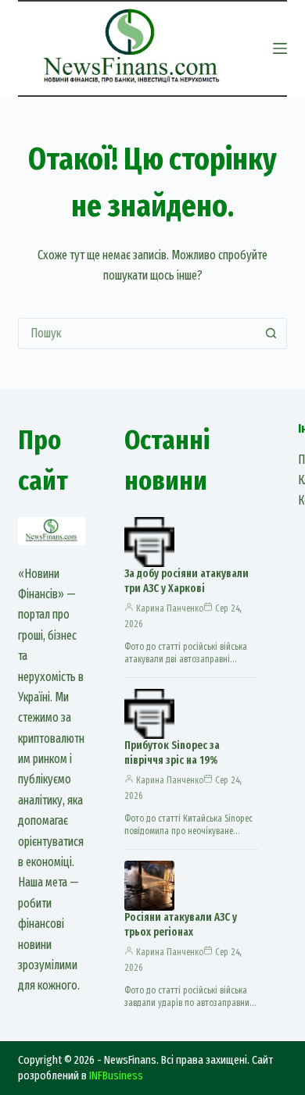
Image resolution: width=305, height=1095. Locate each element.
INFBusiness (116, 1075)
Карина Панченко (169, 608)
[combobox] (137, 333)
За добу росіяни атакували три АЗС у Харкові (186, 581)
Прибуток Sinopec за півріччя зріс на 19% (172, 753)
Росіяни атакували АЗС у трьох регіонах (180, 925)
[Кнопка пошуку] (271, 333)
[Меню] (280, 48)
